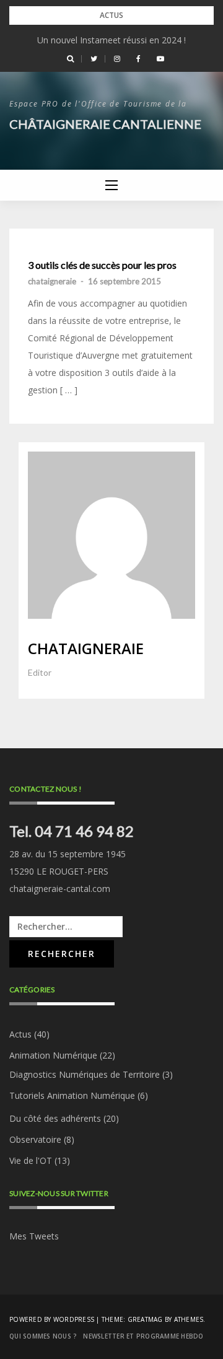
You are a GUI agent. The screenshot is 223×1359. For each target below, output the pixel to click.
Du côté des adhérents (55, 1118)
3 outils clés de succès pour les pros (102, 265)
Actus (20, 1034)
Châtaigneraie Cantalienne (105, 123)
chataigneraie (52, 281)
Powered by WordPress (51, 1319)
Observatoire (35, 1139)
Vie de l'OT (30, 1160)
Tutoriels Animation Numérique (72, 1095)
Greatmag (145, 1319)
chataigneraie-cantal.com (59, 888)
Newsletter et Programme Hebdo (143, 1336)
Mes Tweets (34, 1236)
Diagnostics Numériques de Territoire (84, 1074)
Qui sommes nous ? (43, 1336)
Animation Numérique (53, 1055)
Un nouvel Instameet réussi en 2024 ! (111, 40)
